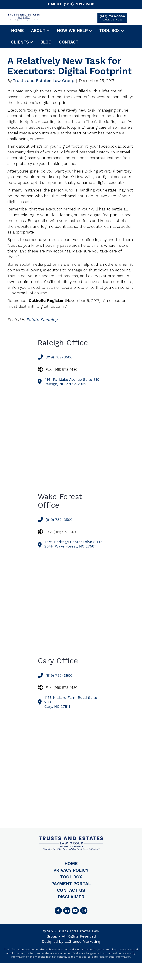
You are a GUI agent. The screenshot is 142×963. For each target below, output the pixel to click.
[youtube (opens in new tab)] (75, 910)
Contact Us (71, 890)
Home (17, 30)
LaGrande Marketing (82, 941)
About (38, 30)
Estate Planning (42, 319)
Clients (20, 42)
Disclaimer (71, 896)
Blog (46, 42)
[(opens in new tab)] (83, 910)
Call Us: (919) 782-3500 (71, 4)
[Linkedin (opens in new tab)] (66, 910)
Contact (68, 42)
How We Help (72, 30)
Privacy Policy (71, 870)
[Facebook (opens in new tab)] (58, 910)
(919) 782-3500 (112, 18)
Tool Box (109, 30)
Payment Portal (71, 883)
